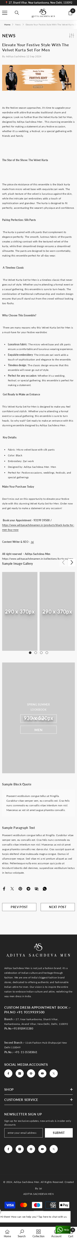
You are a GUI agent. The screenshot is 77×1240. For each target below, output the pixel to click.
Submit (59, 1133)
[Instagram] (20, 1073)
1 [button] (30, 652)
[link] (19, 611)
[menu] (4, 12)
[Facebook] (4, 888)
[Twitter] (12, 888)
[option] (19, 611)
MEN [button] (38, 729)
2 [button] (35, 652)
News (18, 24)
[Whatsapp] (45, 888)
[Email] (36, 888)
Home (7, 24)
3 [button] (41, 652)
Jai (32, 541)
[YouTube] (42, 1073)
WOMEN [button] (38, 718)
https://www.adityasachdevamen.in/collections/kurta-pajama (37, 558)
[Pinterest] (20, 888)
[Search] (16, 12)
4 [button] (47, 652)
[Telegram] (28, 888)
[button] (72, 562)
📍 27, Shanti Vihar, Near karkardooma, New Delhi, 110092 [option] (38, 2)
